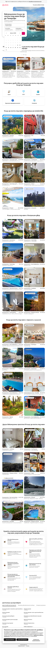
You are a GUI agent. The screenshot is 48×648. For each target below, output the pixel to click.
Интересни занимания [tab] (41, 605)
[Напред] (26, 55)
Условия (27, 646)
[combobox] (14, 25)
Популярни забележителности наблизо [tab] (26, 605)
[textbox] (9, 29)
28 (15, 47)
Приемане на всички (10, 639)
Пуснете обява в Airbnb (38, 5)
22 (17, 45)
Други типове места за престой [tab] (9, 605)
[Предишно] (21, 55)
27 (13, 47)
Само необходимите (22, 639)
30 (19, 47)
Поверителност (21, 646)
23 (19, 45)
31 (6, 49)
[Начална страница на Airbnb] (5, 5)
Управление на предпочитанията (36, 640)
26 (10, 47)
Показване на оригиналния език (35, 1)
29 (17, 47)
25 (8, 47)
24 (6, 47)
